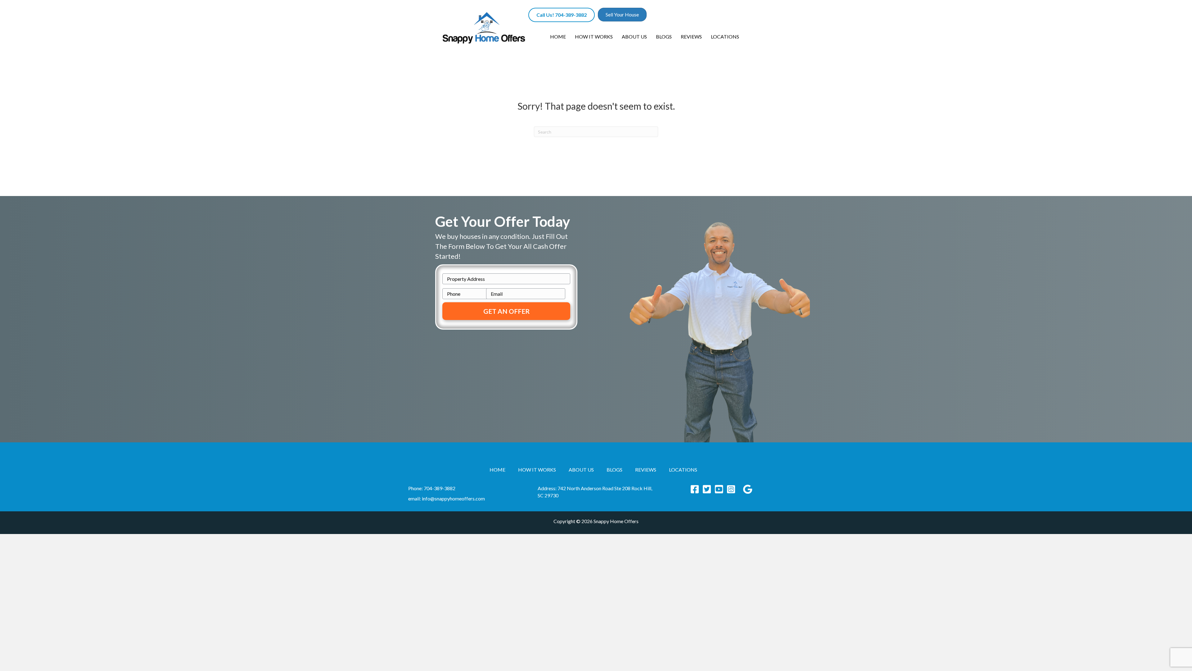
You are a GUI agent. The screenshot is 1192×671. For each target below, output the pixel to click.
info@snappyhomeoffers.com (453, 498)
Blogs (664, 36)
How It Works (594, 36)
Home (558, 36)
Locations (725, 36)
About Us (634, 36)
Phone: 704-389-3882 (431, 488)
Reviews (691, 36)
